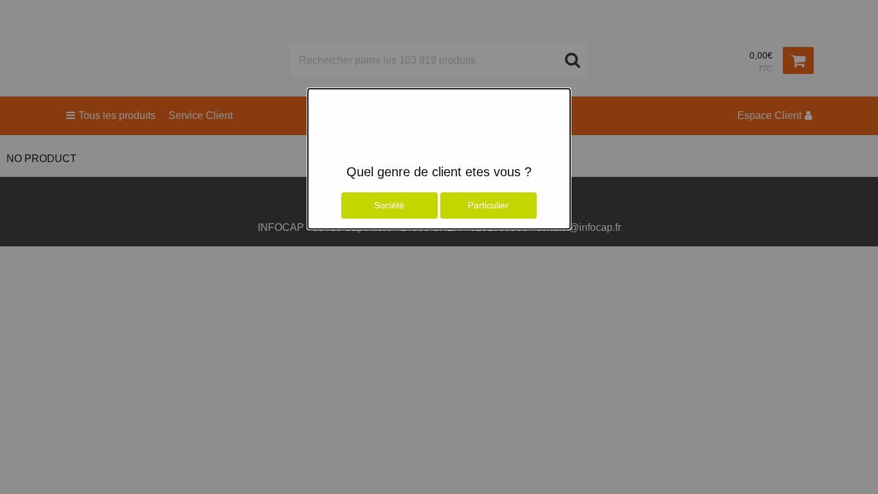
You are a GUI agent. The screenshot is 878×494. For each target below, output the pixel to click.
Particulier (488, 205)
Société (389, 205)
